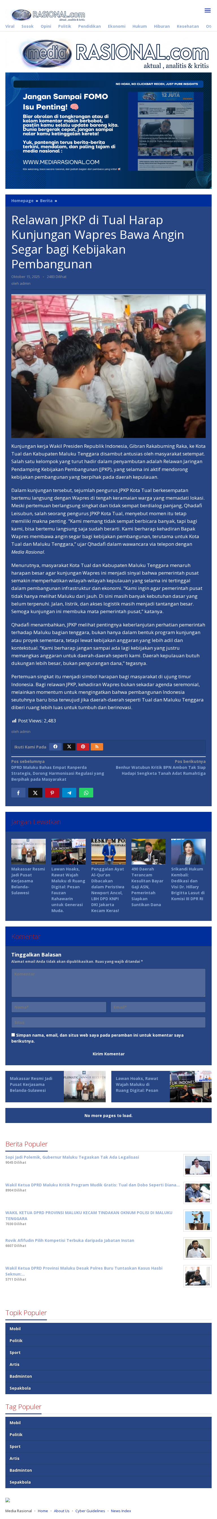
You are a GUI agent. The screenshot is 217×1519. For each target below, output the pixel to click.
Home (43, 1510)
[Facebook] (55, 746)
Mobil (15, 1328)
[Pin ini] (52, 792)
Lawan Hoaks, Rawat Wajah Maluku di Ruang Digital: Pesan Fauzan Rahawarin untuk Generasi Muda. (138, 1090)
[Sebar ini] (18, 792)
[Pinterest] (83, 746)
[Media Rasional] (45, 14)
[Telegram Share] (69, 792)
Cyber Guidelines (90, 1510)
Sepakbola (20, 1388)
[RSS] (97, 746)
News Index (121, 1510)
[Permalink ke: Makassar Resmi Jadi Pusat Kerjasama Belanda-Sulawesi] (28, 852)
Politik (16, 1340)
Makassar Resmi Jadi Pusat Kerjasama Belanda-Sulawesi (28, 880)
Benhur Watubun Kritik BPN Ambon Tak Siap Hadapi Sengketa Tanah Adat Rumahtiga (161, 767)
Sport (15, 1352)
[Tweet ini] (35, 792)
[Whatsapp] (86, 792)
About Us (62, 1510)
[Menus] (208, 10)
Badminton (21, 1376)
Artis (14, 1364)
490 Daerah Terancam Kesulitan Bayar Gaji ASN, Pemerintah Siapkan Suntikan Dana (147, 886)
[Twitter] (69, 746)
